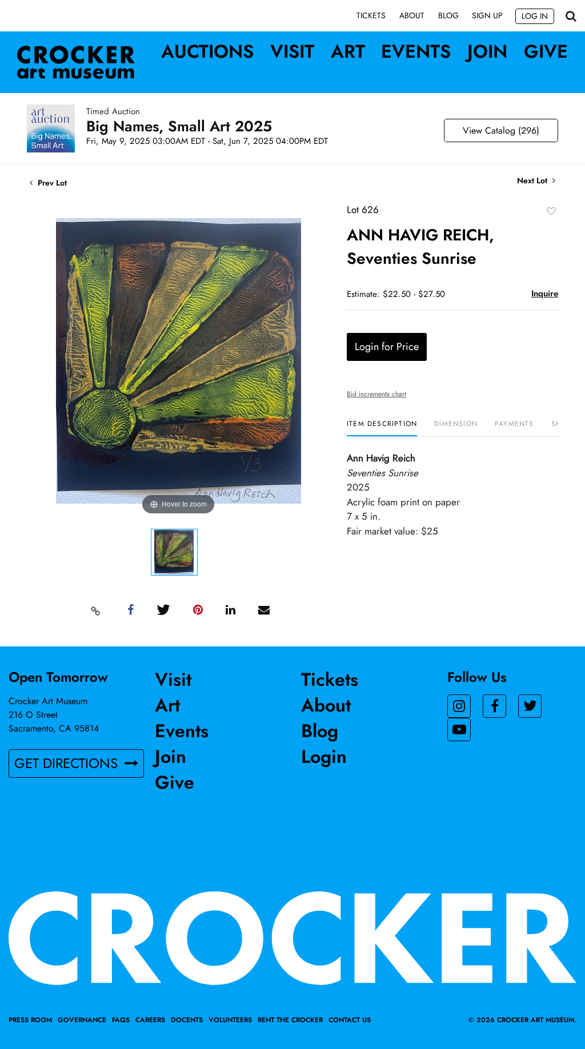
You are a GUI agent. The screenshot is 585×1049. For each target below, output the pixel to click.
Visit (292, 51)
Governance (82, 1020)
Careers (150, 1020)
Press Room (30, 1020)
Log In (535, 16)
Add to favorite (551, 211)
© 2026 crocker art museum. (522, 1020)
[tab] (382, 428)
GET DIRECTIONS (68, 763)
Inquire (544, 293)
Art (348, 51)
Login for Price (387, 346)
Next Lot (533, 181)
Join (487, 51)
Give (546, 51)
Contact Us (349, 1020)
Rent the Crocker (290, 1020)
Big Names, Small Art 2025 (179, 126)
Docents (187, 1020)
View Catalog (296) (501, 130)
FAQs (121, 1020)
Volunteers (230, 1020)
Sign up (487, 15)
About (411, 15)
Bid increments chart (376, 394)
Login (324, 756)
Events (416, 51)
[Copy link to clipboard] (96, 610)
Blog (448, 15)
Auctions (207, 51)
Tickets (371, 15)
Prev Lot (51, 182)
